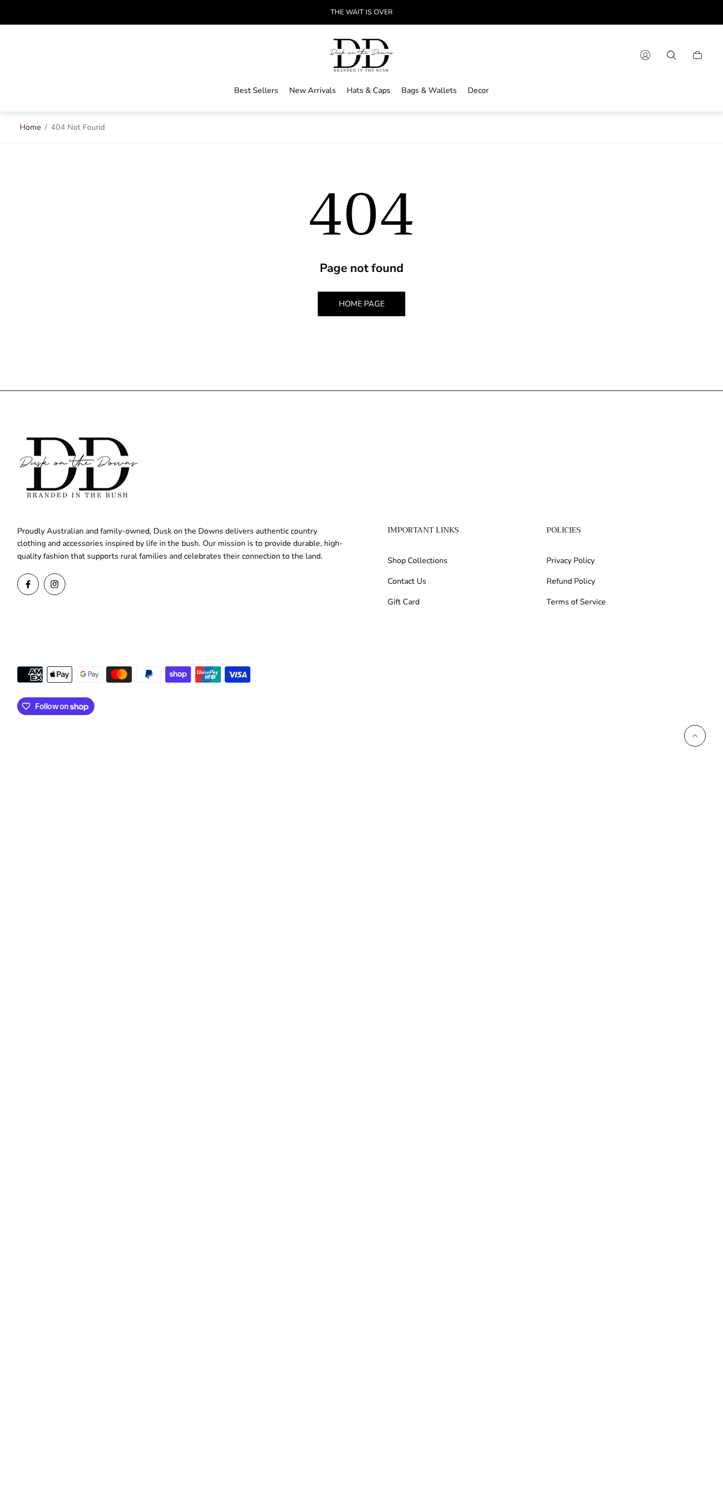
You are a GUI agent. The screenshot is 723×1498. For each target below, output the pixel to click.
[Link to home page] (78, 468)
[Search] (671, 55)
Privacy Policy (570, 560)
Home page (362, 304)
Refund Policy (570, 581)
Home (30, 127)
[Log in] (645, 55)
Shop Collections (418, 560)
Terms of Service (576, 602)
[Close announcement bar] (698, 12)
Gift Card (404, 602)
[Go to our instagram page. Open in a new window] (54, 584)
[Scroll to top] (695, 736)
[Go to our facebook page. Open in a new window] (28, 584)
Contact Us (407, 581)
